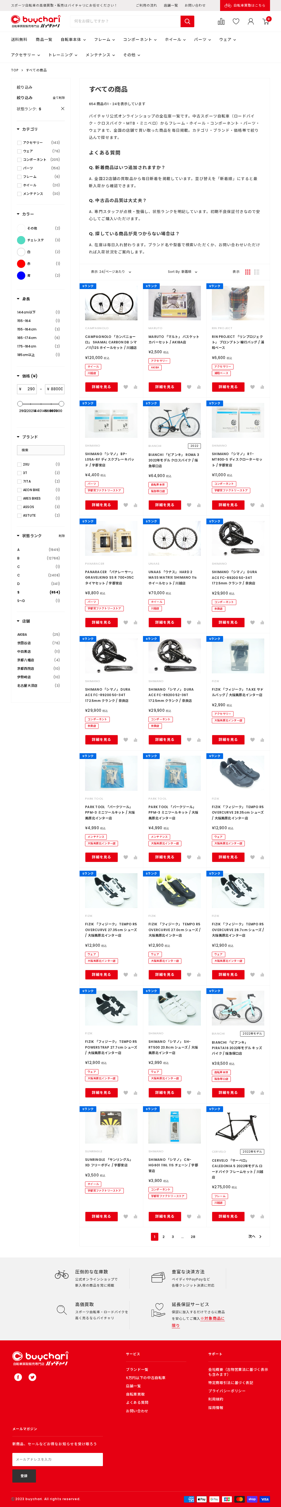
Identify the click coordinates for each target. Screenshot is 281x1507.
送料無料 (19, 39)
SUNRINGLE (93, 1151)
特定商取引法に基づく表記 (230, 1382)
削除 (62, 536)
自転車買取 (135, 1394)
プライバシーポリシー (227, 1391)
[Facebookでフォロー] (18, 1377)
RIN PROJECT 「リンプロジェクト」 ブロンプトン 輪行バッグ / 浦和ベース (238, 342)
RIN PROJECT (222, 328)
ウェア (225, 39)
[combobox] (125, 21)
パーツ (200, 39)
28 (193, 1236)
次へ (251, 1236)
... (182, 1236)
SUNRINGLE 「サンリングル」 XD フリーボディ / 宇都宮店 (109, 1162)
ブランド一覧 (137, 1369)
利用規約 (215, 1399)
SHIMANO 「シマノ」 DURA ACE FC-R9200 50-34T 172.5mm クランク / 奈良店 (234, 578)
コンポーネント (137, 39)
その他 (129, 55)
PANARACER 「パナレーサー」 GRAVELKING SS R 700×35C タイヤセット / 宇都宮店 (109, 578)
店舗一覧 (171, 5)
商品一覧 (44, 39)
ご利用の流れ (146, 5)
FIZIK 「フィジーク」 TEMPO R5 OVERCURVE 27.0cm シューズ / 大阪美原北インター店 (174, 930)
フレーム (102, 39)
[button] (125, 387)
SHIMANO (92, 445)
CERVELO (219, 1151)
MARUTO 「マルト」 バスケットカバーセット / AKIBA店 (173, 339)
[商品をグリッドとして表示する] (247, 272)
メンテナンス (98, 55)
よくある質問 (137, 1402)
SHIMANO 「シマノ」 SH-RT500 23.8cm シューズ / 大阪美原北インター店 (173, 1047)
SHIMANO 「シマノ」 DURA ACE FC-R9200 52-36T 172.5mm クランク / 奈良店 (171, 695)
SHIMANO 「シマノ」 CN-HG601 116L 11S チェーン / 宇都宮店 (173, 1165)
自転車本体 (71, 39)
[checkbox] (41, 142)
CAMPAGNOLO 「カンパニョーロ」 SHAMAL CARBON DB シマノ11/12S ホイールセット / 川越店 (111, 342)
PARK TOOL (94, 798)
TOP (15, 70)
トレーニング (60, 55)
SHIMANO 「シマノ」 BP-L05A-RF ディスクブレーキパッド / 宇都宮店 (109, 459)
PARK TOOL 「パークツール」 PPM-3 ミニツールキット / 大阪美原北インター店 (110, 812)
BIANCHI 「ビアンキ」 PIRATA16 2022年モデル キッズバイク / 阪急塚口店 (237, 1048)
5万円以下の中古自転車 (146, 1377)
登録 (24, 1476)
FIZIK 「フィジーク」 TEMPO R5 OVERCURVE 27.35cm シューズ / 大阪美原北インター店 (111, 930)
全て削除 (59, 98)
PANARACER (94, 563)
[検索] (187, 21)
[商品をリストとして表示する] (256, 272)
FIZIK (215, 681)
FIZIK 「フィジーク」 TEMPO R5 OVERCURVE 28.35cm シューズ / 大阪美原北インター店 (238, 812)
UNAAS (153, 563)
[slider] (20, 404)
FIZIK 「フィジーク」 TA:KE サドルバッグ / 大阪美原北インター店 (237, 692)
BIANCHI (155, 446)
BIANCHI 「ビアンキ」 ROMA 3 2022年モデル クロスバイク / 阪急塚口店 (173, 460)
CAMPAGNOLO (97, 328)
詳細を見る (101, 387)
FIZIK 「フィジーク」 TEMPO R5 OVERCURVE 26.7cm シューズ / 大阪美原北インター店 (238, 930)
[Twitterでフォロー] (32, 1377)
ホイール (173, 39)
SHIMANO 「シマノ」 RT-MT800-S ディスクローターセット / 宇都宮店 (237, 459)
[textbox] (28, 389)
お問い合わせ (195, 5)
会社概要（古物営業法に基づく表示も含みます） (238, 1372)
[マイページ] (251, 21)
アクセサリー (23, 55)
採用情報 (215, 1407)
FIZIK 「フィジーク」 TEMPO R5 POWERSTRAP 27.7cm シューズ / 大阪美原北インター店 (111, 1047)
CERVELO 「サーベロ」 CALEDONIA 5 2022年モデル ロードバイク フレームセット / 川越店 (237, 1169)
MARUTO (155, 328)
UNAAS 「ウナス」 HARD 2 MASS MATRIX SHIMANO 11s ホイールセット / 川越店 (172, 578)
